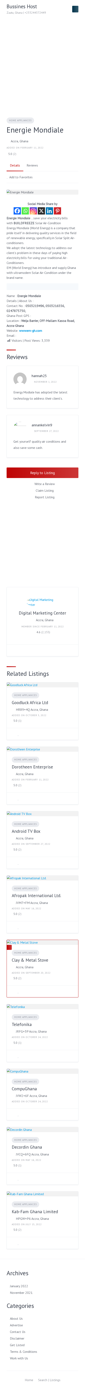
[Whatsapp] (25, 211)
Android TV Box (26, 831)
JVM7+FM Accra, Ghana (32, 903)
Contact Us (17, 1332)
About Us (16, 1318)
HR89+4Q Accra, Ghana (32, 709)
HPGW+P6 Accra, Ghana (32, 1218)
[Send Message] (13, 650)
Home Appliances (20, 120)
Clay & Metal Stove (30, 960)
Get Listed (17, 1345)
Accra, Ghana (19, 141)
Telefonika (22, 1024)
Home (29, 1380)
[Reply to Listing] (13, 733)
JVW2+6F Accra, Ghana (31, 1096)
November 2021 (21, 1293)
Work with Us (19, 1358)
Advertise (16, 1325)
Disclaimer (17, 1338)
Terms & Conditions (23, 1351)
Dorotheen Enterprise (32, 767)
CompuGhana (24, 1089)
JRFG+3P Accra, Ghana (31, 1031)
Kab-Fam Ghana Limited (35, 1211)
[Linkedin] (49, 211)
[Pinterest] (57, 211)
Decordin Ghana (27, 1147)
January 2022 (19, 1286)
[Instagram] (33, 211)
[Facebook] (17, 211)
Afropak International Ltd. (36, 895)
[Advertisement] (42, 62)
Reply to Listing (42, 472)
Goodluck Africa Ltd (30, 702)
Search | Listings (49, 1380)
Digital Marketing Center (42, 613)
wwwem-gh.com (30, 330)
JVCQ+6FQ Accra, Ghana (32, 1154)
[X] (41, 211)
